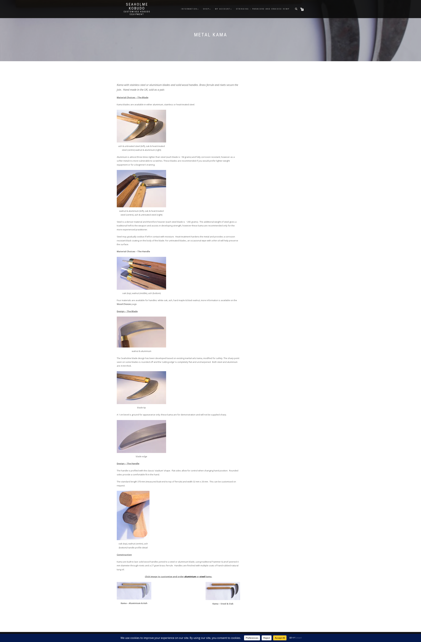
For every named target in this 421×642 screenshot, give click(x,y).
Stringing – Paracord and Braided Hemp (262, 9)
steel (202, 576)
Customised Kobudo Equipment (137, 13)
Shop (206, 9)
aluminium (190, 576)
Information (189, 9)
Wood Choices (124, 304)
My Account (222, 9)
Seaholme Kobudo (137, 6)
